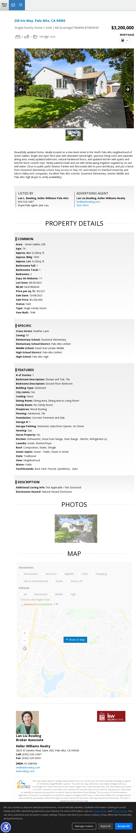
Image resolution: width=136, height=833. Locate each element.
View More (82, 205)
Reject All (105, 826)
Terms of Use (120, 811)
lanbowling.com (25, 771)
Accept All (124, 826)
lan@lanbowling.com (88, 201)
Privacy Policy (100, 811)
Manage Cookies (84, 826)
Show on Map (76, 639)
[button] (6, 827)
